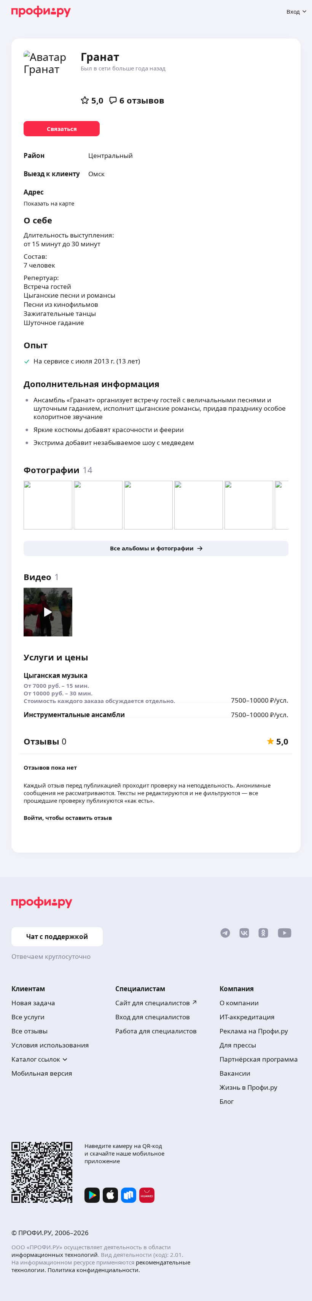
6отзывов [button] (141, 100)
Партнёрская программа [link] (259, 1059)
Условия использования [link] (50, 1045)
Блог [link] (227, 1101)
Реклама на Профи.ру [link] (254, 1031)
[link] (62, 128)
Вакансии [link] (235, 1073)
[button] (156, 362)
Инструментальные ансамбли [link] (74, 714)
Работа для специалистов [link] (156, 1031)
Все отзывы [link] (29, 1031)
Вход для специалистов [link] (152, 1016)
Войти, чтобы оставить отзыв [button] (68, 817)
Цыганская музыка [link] (56, 675)
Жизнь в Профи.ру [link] (248, 1087)
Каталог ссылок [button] (35, 1059)
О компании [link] (239, 1002)
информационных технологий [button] (54, 1254)
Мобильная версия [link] (41, 1073)
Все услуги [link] (28, 1016)
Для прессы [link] (238, 1045)
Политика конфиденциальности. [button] (94, 1270)
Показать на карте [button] (49, 203)
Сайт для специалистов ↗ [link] (156, 1002)
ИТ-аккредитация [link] (247, 1016)
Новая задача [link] (33, 1002)
